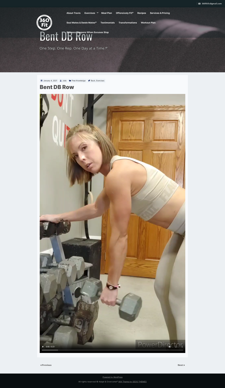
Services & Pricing (160, 13)
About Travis (74, 13)
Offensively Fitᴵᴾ (124, 13)
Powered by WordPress (113, 377)
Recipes (141, 13)
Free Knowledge (79, 80)
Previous (47, 365)
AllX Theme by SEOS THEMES (132, 381)
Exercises (90, 13)
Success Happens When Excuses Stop (88, 32)
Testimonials (108, 22)
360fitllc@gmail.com (211, 3)
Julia (64, 80)
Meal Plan (106, 13)
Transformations (128, 22)
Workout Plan (148, 22)
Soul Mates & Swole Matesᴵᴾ (82, 22)
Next (180, 365)
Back (93, 80)
